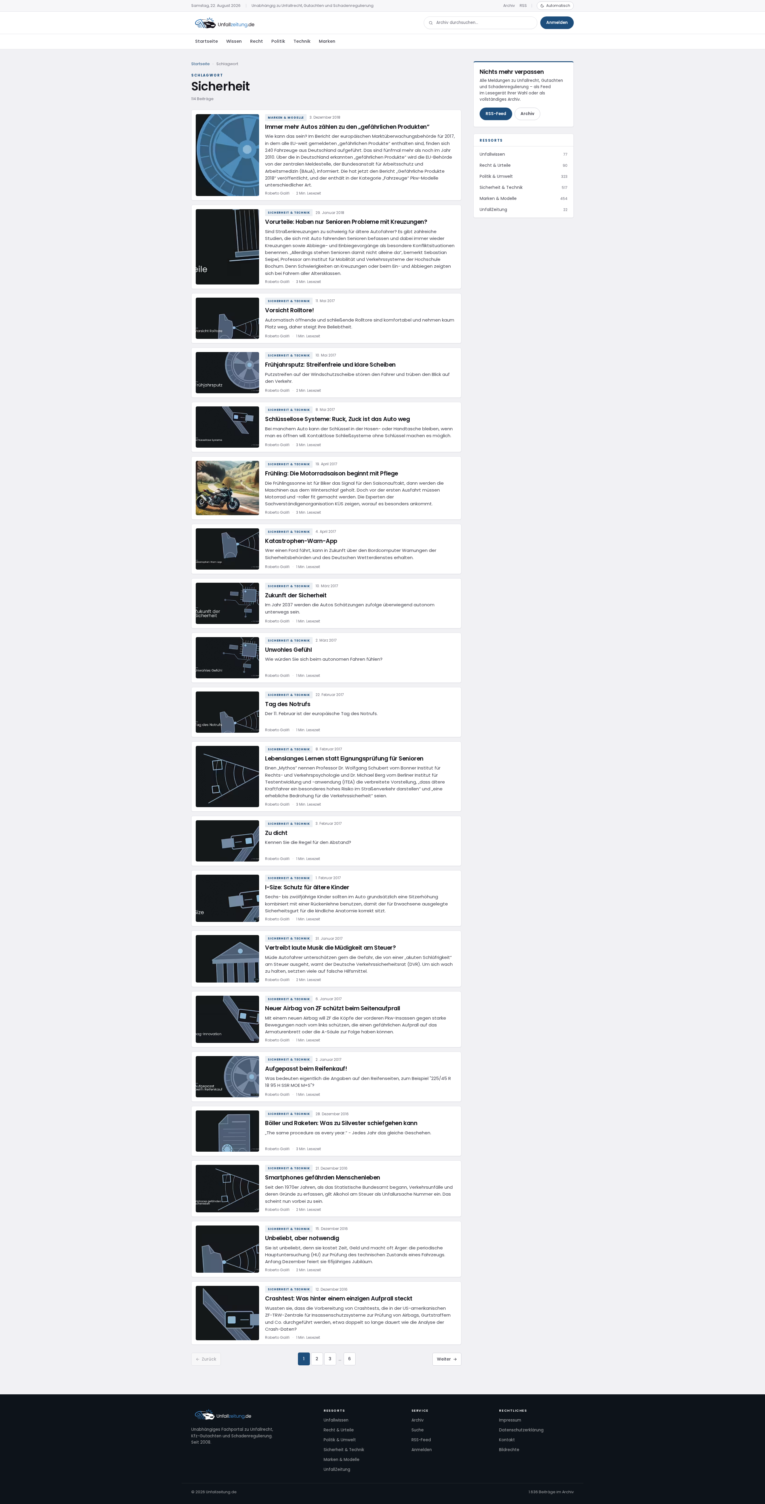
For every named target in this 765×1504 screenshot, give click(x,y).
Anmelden (557, 22)
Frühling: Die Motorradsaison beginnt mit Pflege (331, 473)
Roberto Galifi (277, 193)
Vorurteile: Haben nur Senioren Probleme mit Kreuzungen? (346, 222)
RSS (523, 5)
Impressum (510, 1420)
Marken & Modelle (286, 117)
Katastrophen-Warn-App (301, 541)
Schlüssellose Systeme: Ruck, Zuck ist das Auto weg (337, 419)
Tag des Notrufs (287, 704)
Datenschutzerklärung (521, 1430)
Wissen (234, 41)
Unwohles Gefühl (288, 650)
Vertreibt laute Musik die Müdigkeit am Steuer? (330, 948)
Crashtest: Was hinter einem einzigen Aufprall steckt (338, 1299)
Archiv (509, 5)
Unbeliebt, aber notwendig (302, 1238)
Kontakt (507, 1440)
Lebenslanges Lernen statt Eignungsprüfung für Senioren (344, 759)
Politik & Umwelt (340, 1440)
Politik (278, 41)
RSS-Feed (496, 114)
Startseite (206, 41)
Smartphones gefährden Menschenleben (322, 1177)
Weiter (447, 1359)
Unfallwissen (336, 1420)
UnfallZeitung (337, 1469)
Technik (301, 41)
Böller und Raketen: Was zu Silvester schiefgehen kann (341, 1123)
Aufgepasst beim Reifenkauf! (306, 1069)
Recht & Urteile (339, 1430)
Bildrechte (509, 1450)
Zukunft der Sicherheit (296, 595)
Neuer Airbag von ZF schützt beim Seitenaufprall (332, 1008)
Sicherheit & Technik (289, 212)
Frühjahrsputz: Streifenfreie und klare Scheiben (330, 365)
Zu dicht (276, 833)
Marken (327, 41)
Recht (256, 41)
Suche (417, 1430)
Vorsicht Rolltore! (289, 310)
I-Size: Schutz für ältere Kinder (307, 887)
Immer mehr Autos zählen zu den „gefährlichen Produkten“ (347, 127)
